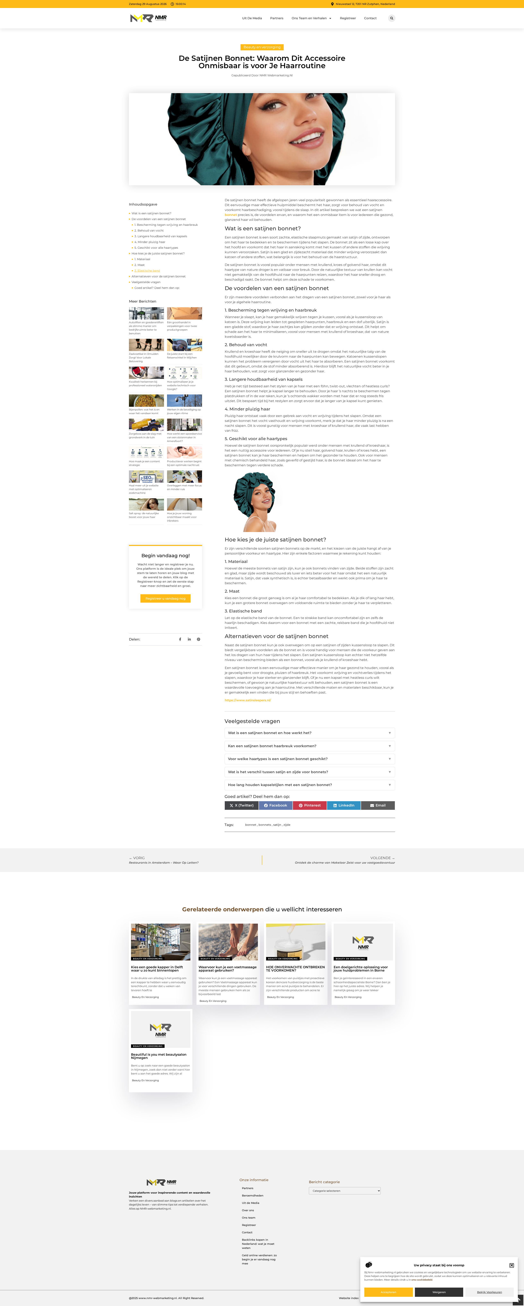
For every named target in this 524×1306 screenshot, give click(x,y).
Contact (370, 18)
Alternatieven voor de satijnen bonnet (159, 276)
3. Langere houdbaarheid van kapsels (160, 236)
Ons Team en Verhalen (309, 18)
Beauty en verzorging (262, 47)
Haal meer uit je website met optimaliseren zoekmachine (143, 489)
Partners (276, 18)
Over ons (248, 1210)
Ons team (248, 1217)
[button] (512, 1265)
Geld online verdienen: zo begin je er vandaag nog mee (259, 1259)
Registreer (348, 18)
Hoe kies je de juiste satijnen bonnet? (158, 253)
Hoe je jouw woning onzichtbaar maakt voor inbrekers (182, 517)
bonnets (265, 825)
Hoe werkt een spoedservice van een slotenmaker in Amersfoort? (184, 437)
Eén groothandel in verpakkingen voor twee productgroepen (182, 326)
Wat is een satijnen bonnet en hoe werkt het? (310, 733)
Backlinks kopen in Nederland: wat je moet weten (258, 1244)
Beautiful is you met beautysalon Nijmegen (158, 1056)
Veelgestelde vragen (146, 282)
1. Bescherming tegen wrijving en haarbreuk (166, 225)
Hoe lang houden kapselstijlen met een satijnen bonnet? (310, 785)
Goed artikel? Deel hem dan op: (157, 288)
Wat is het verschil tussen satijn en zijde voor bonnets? (310, 772)
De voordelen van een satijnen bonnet (159, 219)
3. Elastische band (147, 270)
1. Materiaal (142, 259)
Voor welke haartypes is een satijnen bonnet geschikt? (310, 759)
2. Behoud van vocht (149, 230)
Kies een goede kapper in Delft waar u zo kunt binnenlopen (157, 968)
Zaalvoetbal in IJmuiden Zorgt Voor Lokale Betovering (143, 357)
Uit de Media (250, 1202)
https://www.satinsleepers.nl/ (248, 700)
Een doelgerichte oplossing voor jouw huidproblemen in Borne (361, 968)
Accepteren (388, 1292)
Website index (349, 1298)
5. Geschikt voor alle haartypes (156, 248)
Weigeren (439, 1292)
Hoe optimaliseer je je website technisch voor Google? (181, 385)
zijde (286, 825)
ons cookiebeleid (421, 1279)
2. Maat (139, 265)
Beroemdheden (252, 1195)
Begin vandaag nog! (165, 555)
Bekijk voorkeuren (489, 1292)
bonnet (231, 215)
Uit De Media (252, 18)
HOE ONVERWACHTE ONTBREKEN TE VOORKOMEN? (295, 968)
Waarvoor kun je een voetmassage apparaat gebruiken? (228, 968)
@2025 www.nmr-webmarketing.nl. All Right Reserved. (166, 1298)
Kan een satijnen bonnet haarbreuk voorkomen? (310, 746)
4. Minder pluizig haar (149, 242)
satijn (277, 825)
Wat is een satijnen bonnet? (151, 213)
